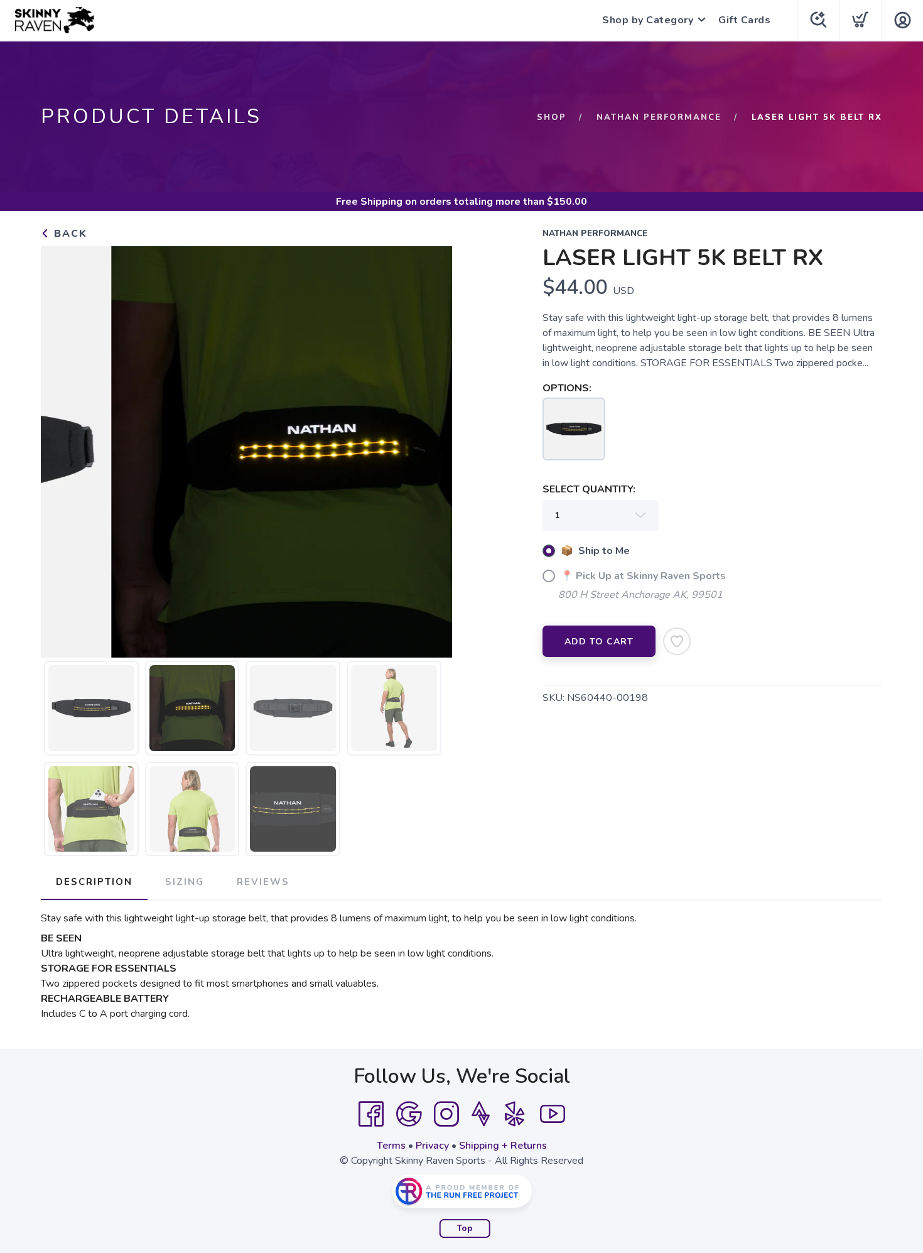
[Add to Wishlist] (677, 641)
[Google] (409, 1114)
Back (68, 234)
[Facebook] (371, 1114)
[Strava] (480, 1114)
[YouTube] (552, 1114)
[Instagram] (446, 1114)
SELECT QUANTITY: (588, 489)
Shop (551, 117)
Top (465, 1228)
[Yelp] (515, 1114)
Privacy (432, 1146)
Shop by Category (647, 20)
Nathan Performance (658, 117)
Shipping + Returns (503, 1146)
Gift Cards (744, 20)
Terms (391, 1146)
